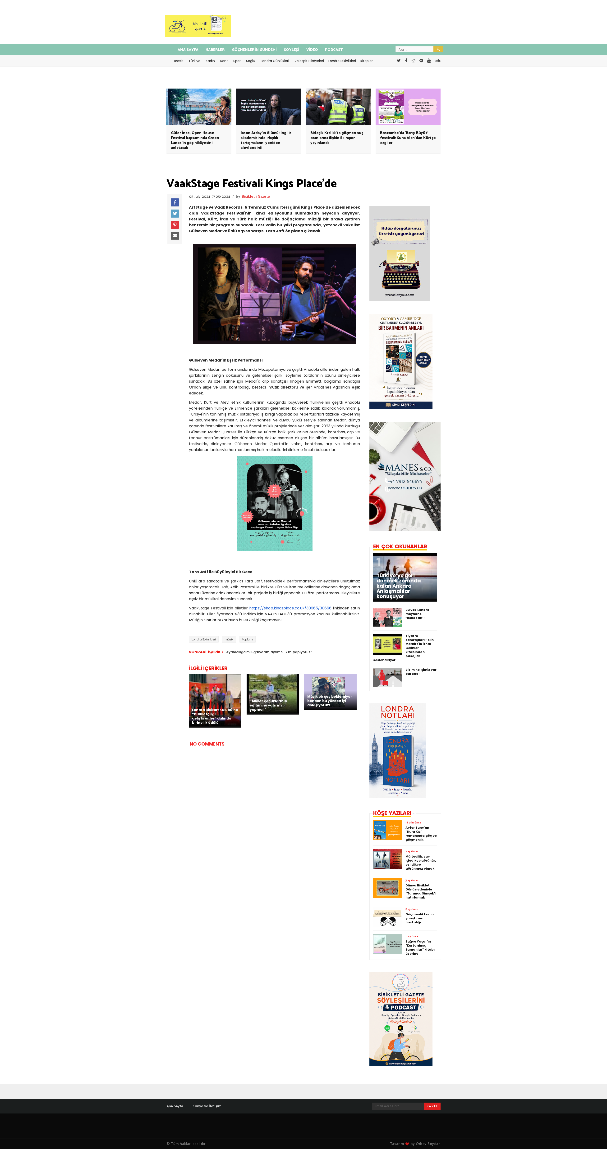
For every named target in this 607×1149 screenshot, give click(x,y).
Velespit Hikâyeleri (309, 60)
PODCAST (334, 50)
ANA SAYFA (188, 50)
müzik (229, 639)
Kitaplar (366, 60)
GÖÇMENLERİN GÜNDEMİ (254, 50)
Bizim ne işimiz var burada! (421, 672)
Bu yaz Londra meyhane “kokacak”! (417, 614)
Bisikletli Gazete (256, 196)
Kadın (210, 60)
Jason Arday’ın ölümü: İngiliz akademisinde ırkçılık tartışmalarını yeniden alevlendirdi (266, 140)
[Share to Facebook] (175, 202)
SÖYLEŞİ (291, 50)
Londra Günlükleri (275, 60)
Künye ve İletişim (207, 1106)
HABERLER (215, 50)
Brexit (178, 60)
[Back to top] (595, 1137)
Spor (237, 60)
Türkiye (194, 60)
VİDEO (312, 50)
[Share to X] (175, 214)
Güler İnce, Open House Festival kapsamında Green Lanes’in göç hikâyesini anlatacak (195, 140)
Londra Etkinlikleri (342, 60)
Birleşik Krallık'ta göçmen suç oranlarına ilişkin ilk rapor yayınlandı (336, 138)
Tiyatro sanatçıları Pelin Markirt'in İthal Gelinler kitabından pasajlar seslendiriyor (403, 648)
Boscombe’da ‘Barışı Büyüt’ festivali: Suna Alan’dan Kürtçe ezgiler (408, 138)
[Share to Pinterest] (175, 225)
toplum (247, 639)
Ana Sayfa (174, 1106)
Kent (224, 60)
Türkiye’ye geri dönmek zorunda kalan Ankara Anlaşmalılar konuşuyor (399, 586)
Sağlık (250, 60)
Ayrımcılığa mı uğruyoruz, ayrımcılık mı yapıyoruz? (269, 652)
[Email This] (175, 236)
